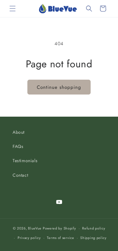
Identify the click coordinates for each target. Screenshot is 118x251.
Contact (20, 175)
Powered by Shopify (59, 228)
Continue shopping (59, 87)
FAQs (18, 146)
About (19, 132)
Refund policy (93, 228)
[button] (13, 8)
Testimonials (25, 160)
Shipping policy (93, 237)
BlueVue (35, 228)
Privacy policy (29, 237)
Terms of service (60, 237)
